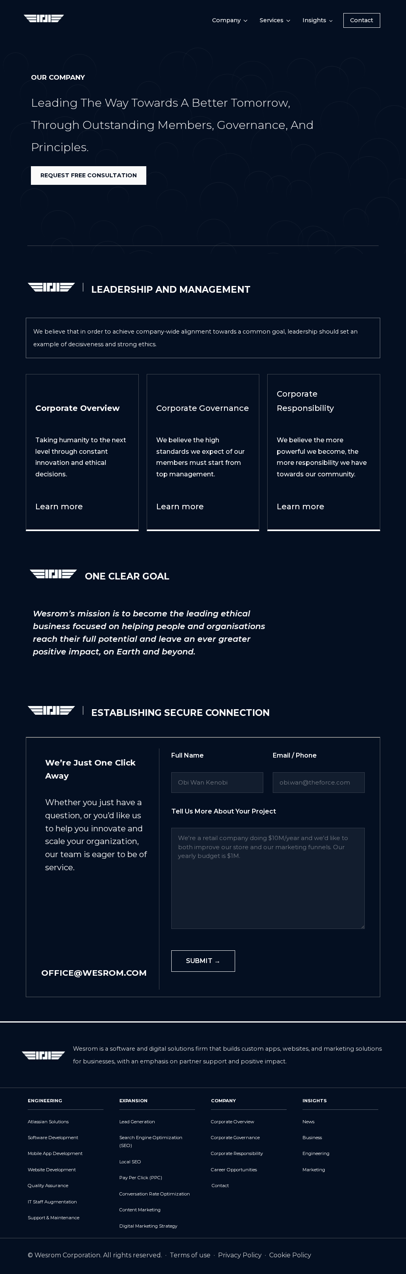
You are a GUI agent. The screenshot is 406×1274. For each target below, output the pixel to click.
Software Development (53, 1137)
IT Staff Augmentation (52, 1202)
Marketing (314, 1169)
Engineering (316, 1153)
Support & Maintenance (53, 1217)
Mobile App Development (55, 1153)
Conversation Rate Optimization (154, 1194)
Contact (361, 20)
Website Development (52, 1169)
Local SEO (130, 1162)
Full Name (187, 755)
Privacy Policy (240, 1255)
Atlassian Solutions (48, 1121)
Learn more (59, 506)
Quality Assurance (48, 1185)
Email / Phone (295, 755)
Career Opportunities (234, 1169)
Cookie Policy (290, 1255)
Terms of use (191, 1255)
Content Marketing (140, 1210)
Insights (314, 20)
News (308, 1121)
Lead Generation (137, 1121)
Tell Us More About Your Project (223, 811)
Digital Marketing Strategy (148, 1226)
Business (312, 1137)
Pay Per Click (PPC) (140, 1177)
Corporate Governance (235, 1137)
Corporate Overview (232, 1121)
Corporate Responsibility (237, 1153)
